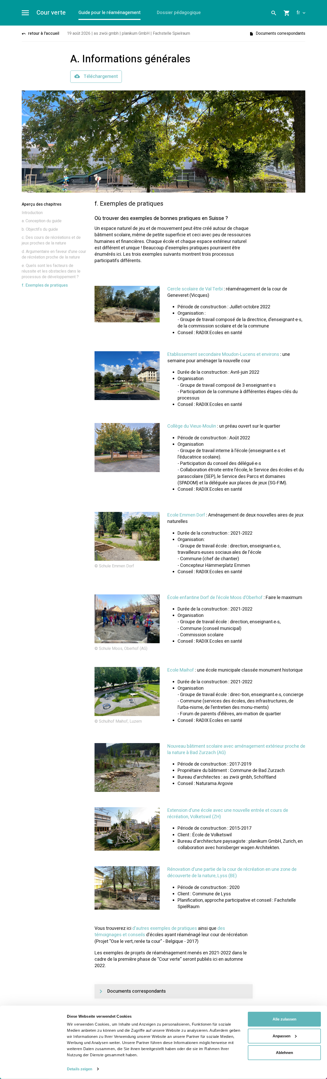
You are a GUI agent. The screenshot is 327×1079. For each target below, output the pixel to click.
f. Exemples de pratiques (45, 285)
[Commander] (287, 12)
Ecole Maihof (180, 670)
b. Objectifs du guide (40, 229)
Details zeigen (79, 1069)
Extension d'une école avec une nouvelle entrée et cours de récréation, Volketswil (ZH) (227, 813)
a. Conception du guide (42, 221)
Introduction (32, 213)
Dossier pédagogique (179, 12)
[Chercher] (274, 12)
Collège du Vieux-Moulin (191, 426)
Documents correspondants (280, 33)
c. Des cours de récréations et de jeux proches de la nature (51, 240)
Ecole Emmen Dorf (186, 515)
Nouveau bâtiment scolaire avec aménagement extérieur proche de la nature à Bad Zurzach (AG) (236, 749)
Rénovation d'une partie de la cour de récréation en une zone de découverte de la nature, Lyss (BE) (232, 872)
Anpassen (281, 1036)
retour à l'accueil (43, 33)
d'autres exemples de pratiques (164, 928)
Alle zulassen (284, 1019)
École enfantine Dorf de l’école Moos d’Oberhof (215, 597)
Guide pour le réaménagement (109, 12)
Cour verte (51, 13)
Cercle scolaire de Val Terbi (195, 289)
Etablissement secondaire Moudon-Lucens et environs (223, 354)
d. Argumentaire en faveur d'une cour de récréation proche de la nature (54, 254)
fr (299, 12)
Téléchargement (100, 76)
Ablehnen (284, 1052)
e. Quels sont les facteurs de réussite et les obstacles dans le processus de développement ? (51, 271)
